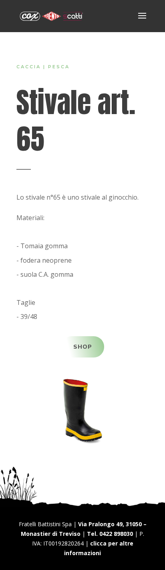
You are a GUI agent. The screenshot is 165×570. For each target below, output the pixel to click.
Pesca (59, 66)
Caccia (28, 66)
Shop (82, 347)
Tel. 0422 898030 (110, 533)
